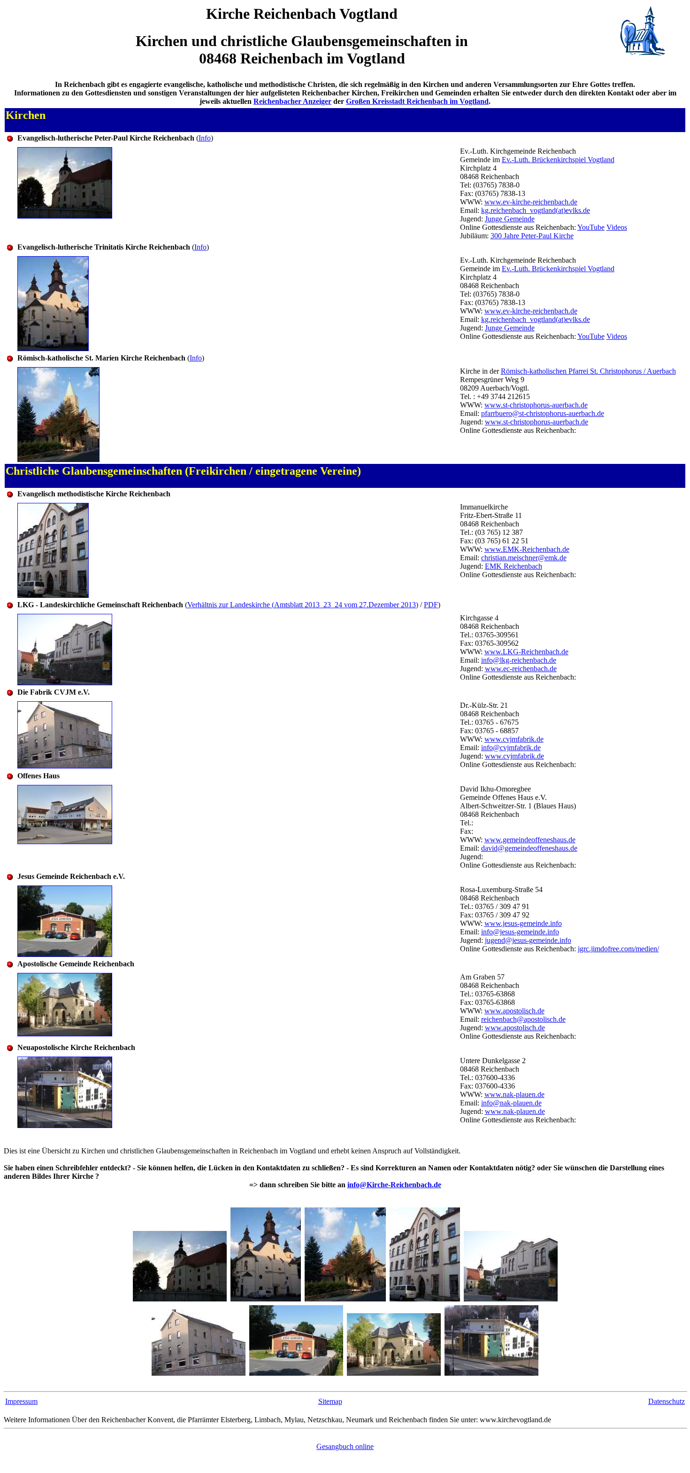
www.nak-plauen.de (514, 1094)
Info (205, 138)
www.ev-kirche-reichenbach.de (530, 202)
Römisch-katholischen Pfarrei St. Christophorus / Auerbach (588, 371)
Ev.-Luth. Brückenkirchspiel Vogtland (558, 160)
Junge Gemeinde (510, 219)
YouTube (591, 227)
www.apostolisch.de (514, 1011)
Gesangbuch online (345, 1446)
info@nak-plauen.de (511, 1103)
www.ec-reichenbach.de (521, 669)
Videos (616, 227)
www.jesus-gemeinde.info (523, 923)
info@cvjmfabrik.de (511, 748)
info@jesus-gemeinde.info (520, 932)
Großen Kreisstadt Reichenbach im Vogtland (417, 101)
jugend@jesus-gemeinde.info (528, 940)
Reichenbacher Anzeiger (292, 101)
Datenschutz (666, 1401)
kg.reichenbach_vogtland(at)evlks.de (535, 210)
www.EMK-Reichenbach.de (526, 549)
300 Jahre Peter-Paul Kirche (532, 236)
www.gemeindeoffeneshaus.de (529, 840)
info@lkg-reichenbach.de (518, 660)
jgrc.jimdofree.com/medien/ (618, 949)
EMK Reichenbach (513, 566)
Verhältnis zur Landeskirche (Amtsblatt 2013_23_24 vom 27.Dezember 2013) (302, 605)
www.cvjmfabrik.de (514, 739)
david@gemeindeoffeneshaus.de (529, 848)
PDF (431, 605)
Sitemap (330, 1401)
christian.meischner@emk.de (524, 558)
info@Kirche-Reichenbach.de (394, 1185)
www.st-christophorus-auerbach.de (536, 405)
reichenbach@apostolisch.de (523, 1019)
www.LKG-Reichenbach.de (526, 652)
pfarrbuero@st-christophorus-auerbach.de (542, 413)
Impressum (21, 1401)
